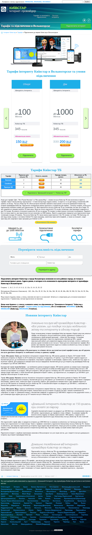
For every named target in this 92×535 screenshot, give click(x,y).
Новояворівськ (6, 489)
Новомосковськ (19, 510)
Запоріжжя (38, 494)
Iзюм (10, 496)
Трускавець (54, 519)
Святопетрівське (72, 515)
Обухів (30, 510)
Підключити (28, 155)
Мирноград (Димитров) (42, 505)
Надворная (81, 505)
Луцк (75, 503)
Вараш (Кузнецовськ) (53, 489)
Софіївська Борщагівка (57, 517)
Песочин (33, 512)
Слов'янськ (14, 517)
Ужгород (65, 519)
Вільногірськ (51, 491)
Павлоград (68, 510)
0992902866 (38, 2)
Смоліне (33, 517)
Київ (40, 498)
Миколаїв (48, 508)
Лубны (67, 503)
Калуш (48, 496)
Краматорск (82, 501)
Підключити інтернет (75, 26)
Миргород (26, 505)
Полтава (20, 515)
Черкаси (47, 522)
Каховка (22, 498)
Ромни (46, 515)
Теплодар (32, 519)
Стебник (4, 519)
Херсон (3, 522)
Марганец (4, 505)
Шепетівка (4, 524)
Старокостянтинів (76, 517)
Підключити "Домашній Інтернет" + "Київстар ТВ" (47, 193)
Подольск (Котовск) (47, 512)
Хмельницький (15, 522)
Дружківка (4, 494)
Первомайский (6, 512)
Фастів (74, 519)
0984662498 (29, 2)
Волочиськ (39, 491)
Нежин (19, 508)
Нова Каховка (60, 508)
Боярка (29, 489)
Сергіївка (84, 515)
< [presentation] (6, 118)
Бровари (39, 489)
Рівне (38, 515)
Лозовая (59, 503)
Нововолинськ (74, 508)
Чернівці (66, 522)
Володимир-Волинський (10, 491)
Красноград (5, 503)
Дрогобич (82, 491)
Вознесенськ (26, 491)
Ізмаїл (3, 496)
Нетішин (28, 508)
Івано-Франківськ (77, 494)
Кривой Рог (28, 503)
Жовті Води (26, 494)
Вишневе (77, 489)
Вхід (89, 20)
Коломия (57, 498)
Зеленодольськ (62, 494)
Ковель (47, 498)
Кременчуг (16, 503)
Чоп (74, 522)
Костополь (57, 501)
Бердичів (86, 487)
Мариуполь (15, 505)
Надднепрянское (7, 508)
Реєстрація (84, 20)
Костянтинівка (33, 501)
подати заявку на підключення (38, 306)
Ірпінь (40, 496)
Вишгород (63, 491)
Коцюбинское (69, 501)
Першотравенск (20, 512)
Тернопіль (43, 519)
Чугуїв (81, 522)
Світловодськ (57, 515)
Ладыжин (48, 503)
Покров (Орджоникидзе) (66, 512)
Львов (83, 503)
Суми (12, 519)
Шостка (14, 524)
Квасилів (31, 498)
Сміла (24, 517)
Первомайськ (81, 510)
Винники (67, 489)
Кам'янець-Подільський (63, 496)
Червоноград (36, 522)
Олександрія (5, 487)
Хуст (25, 522)
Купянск (39, 503)
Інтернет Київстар (12, 476)
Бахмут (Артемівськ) (38, 487)
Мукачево (70, 505)
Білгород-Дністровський (71, 487)
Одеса (39, 510)
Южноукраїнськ (26, 524)
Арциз (25, 487)
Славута (4, 517)
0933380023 (46, 2)
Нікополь (37, 508)
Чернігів (57, 522)
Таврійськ (21, 519)
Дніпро (73, 491)
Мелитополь (58, 505)
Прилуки (29, 515)
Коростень (45, 501)
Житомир (15, 494)
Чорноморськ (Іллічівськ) (25, 496)
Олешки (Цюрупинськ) (53, 510)
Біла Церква (54, 487)
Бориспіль (19, 489)
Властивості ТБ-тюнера (46, 222)
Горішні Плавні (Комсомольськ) (12, 501)
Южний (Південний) (43, 524)
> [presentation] (86, 118)
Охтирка (17, 487)
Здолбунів (49, 494)
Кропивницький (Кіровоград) (74, 498)
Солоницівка (44, 517)
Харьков (83, 519)
